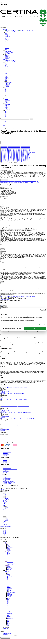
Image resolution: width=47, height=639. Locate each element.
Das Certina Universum (7, 6)
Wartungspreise (5, 470)
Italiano (18, 181)
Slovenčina (5, 182)
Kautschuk (7, 80)
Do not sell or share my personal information (12, 328)
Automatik (7, 48)
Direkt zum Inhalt (3, 0)
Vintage (6, 34)
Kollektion (5, 29)
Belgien (4, 493)
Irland (4, 505)
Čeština (18, 182)
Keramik (6, 77)
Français (14, 181)
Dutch (6, 494)
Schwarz (6, 88)
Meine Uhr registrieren (7, 468)
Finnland (4, 502)
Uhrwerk (2, 258)
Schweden (5, 515)
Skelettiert (7, 39)
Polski (33, 181)
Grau (6, 91)
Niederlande (5, 509)
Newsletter (5, 472)
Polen (4, 512)
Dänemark (5, 500)
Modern (6, 37)
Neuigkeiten (5, 455)
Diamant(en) (7, 104)
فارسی (28, 182)
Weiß (6, 93)
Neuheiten (7, 55)
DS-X (6, 43)
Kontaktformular (6, 454)
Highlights (7, 56)
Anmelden (2, 489)
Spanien (4, 521)
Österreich (4, 511)
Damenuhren (5, 94)
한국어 (39, 182)
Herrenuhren (5, 59)
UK (3, 522)
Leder (6, 79)
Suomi (9, 182)
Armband (2, 282)
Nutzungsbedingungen (7, 477)
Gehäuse (2, 206)
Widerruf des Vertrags (7, 483)
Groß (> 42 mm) (8, 53)
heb (16, 181)
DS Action (7, 41)
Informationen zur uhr (4, 196)
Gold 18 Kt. (7, 78)
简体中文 (36, 182)
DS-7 (4, 125)
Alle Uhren (5, 462)
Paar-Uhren (7, 58)
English (8, 181)
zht (16, 182)
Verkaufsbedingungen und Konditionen (10, 482)
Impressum (5, 480)
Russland (4, 514)
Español (11, 181)
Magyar (21, 181)
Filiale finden (2, 392)
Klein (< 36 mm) (8, 51)
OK (34, 328)
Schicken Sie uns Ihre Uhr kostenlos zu (10, 469)
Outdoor (6, 38)
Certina (4, 122)
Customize (41, 324)
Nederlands (24, 181)
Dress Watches (7, 36)
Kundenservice (5, 7)
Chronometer (7, 84)
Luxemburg (5, 506)
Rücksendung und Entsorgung (8, 481)
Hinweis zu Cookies (6, 479)
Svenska (11, 182)
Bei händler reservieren (4, 299)
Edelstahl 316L (8, 75)
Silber (6, 92)
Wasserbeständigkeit (8, 82)
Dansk (3, 181)
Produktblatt (2, 178)
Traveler (6, 35)
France (4, 503)
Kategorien (7, 565)
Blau (6, 89)
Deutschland (5, 501)
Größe (6, 561)
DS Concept (3, 187)
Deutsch (5, 181)
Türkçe (14, 182)
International (5, 524)
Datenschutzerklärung (7, 478)
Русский (25, 182)
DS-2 (6, 44)
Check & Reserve (6, 471)
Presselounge (5, 453)
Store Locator (5, 451)
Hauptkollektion (8, 551)
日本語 (33, 182)
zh (15, 182)
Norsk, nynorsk (29, 181)
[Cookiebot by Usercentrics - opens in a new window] (41, 310)
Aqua (6, 33)
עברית (31, 182)
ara (1, 181)
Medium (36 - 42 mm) (9, 52)
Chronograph (7, 83)
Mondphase (7, 85)
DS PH (6, 42)
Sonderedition (7, 57)
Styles (6, 543)
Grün (6, 90)
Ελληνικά (22, 182)
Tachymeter (7, 86)
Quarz (6, 49)
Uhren (4, 124)
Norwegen (5, 510)
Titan (6, 76)
